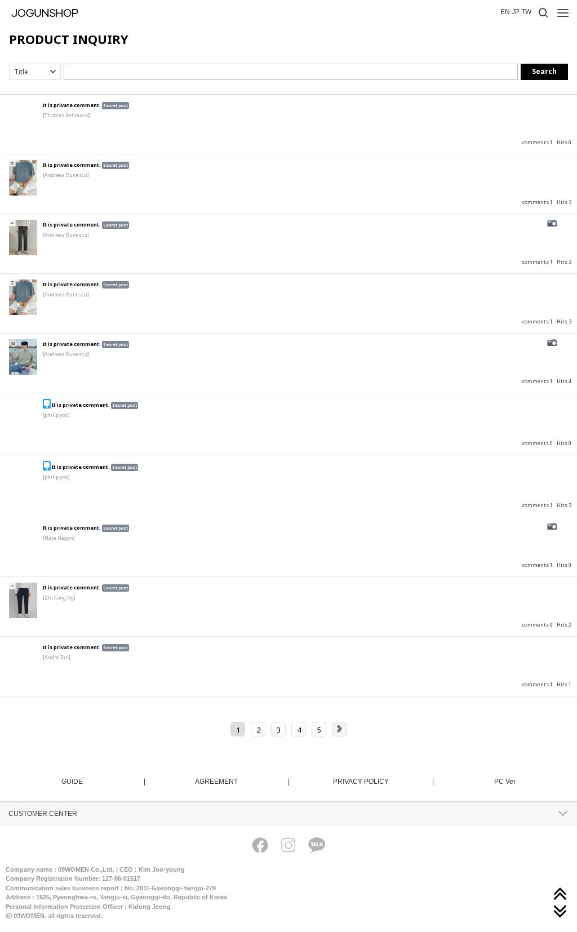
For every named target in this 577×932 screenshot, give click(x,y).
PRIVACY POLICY (383, 781)
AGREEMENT (241, 781)
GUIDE (102, 781)
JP (516, 12)
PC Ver (505, 781)
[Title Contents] (35, 72)
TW (526, 12)
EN (505, 12)
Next (339, 729)
